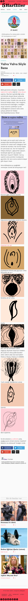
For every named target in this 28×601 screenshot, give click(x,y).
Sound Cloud (15, 599)
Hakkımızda (11, 1)
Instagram (6, 599)
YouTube (8, 599)
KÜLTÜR (8, 9)
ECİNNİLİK (15, 9)
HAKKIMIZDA (4, 594)
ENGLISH (25, 1)
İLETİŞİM (19, 1)
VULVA (2, 74)
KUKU (21, 73)
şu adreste (14, 439)
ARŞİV (10, 594)
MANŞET (25, 73)
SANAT (25, 9)
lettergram (22, 590)
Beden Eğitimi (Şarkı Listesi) (13, 549)
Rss (17, 599)
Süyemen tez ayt (6, 245)
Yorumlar (4, 595)
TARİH (20, 9)
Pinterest (13, 599)
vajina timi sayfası (7, 92)
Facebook (1, 1)
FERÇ (14, 73)
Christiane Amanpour (5, 578)
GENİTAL (17, 73)
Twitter (4, 1)
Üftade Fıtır (3, 525)
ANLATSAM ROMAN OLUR (6, 73)
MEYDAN (3, 9)
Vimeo (10, 599)
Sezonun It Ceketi (8, 522)
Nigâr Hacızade (4, 552)
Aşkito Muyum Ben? (9, 575)
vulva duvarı (22, 92)
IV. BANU (14, 30)
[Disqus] (14, 476)
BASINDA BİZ (16, 594)
